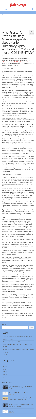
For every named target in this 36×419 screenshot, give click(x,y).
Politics (5, 372)
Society (5, 374)
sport (4, 377)
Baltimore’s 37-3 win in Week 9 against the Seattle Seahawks (18, 62)
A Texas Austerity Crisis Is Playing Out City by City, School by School (21, 405)
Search (4, 324)
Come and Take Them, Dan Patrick (12, 342)
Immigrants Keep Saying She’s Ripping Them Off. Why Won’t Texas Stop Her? (21, 398)
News (9, 56)
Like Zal (5, 354)
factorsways (18, 4)
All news (5, 366)
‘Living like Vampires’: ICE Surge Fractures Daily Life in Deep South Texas (20, 387)
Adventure (5, 364)
